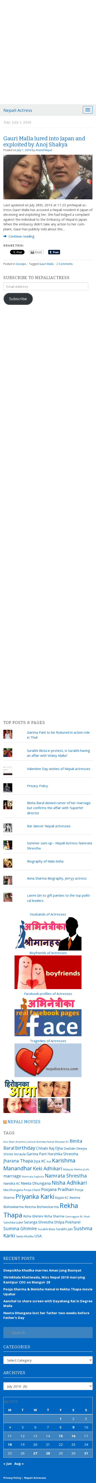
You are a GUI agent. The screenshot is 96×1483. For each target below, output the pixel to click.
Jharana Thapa (18, 1161)
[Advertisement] (48, 50)
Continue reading (21, 236)
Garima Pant (37, 1153)
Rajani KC (62, 1197)
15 (61, 1436)
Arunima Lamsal (25, 1141)
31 (86, 1453)
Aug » (19, 1463)
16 (73, 1436)
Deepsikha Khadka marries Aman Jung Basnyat (42, 1270)
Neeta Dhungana (36, 1183)
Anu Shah (9, 1141)
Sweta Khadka (24, 1236)
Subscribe (18, 298)
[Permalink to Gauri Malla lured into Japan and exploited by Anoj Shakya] (48, 176)
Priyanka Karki (34, 1196)
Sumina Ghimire (20, 1229)
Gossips (21, 264)
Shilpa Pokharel (67, 1222)
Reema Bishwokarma (42, 1206)
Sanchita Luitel (13, 1222)
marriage (12, 1176)
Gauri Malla (46, 264)
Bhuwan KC (62, 1141)
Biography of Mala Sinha (45, 861)
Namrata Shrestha (66, 1175)
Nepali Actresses (35, 1477)
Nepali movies (24, 1121)
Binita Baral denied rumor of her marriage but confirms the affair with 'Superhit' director (59, 808)
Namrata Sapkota (33, 1176)
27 (35, 1453)
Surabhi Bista (46, 1229)
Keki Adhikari (47, 1168)
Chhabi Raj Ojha (49, 1148)
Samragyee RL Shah (77, 1216)
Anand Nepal (43, 150)
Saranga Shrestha (38, 1222)
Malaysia (68, 1169)
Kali (49, 1161)
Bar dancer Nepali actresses (49, 826)
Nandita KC (11, 1183)
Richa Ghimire (33, 1216)
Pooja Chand (32, 1190)
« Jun (7, 1463)
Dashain (69, 1148)
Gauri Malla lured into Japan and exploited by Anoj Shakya (44, 141)
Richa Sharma (54, 1216)
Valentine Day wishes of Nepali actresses (58, 768)
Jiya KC (40, 1161)
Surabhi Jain (64, 1229)
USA (38, 1236)
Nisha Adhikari (69, 1182)
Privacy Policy (37, 785)
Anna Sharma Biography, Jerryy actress (57, 878)
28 (48, 1453)
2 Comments (64, 264)
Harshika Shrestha (63, 1153)
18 (10, 1444)
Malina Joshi (81, 1169)
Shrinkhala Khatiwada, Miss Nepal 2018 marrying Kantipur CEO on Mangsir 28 (44, 1279)
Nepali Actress (17, 110)
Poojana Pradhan (57, 1189)
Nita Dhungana (13, 1190)
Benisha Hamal (45, 1141)
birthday (25, 1147)
